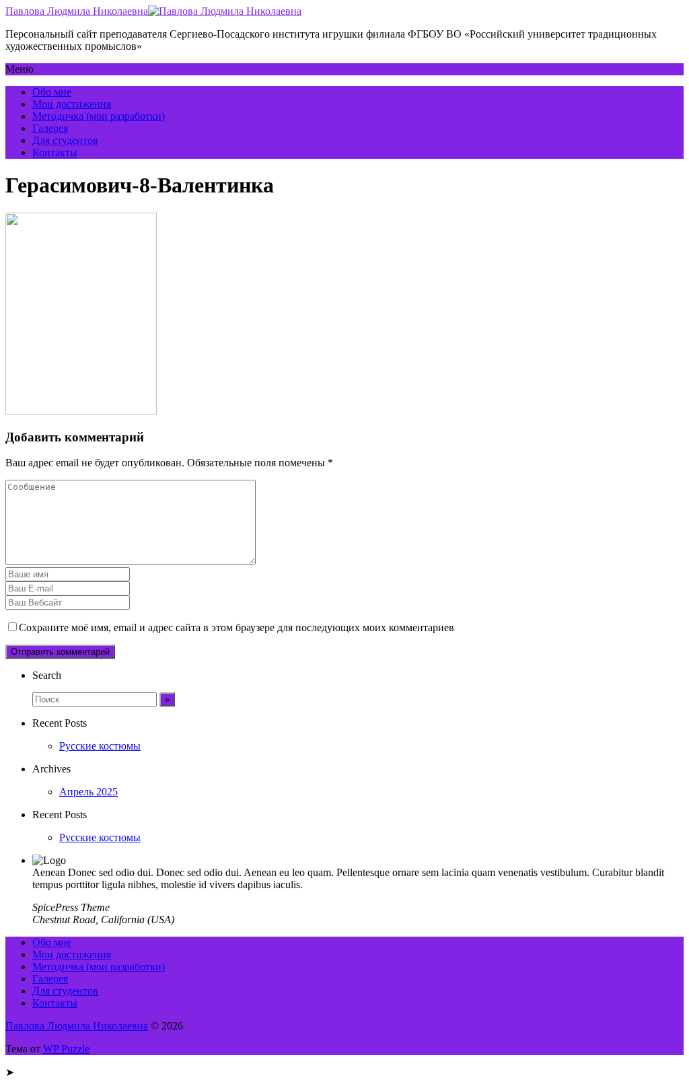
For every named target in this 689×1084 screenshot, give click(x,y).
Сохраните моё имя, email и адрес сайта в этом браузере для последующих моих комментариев (236, 627)
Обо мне (51, 92)
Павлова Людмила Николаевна (76, 11)
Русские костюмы (100, 746)
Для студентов (65, 140)
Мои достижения (71, 104)
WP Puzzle (66, 1048)
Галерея (50, 128)
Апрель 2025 (88, 791)
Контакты (54, 152)
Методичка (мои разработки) (98, 116)
